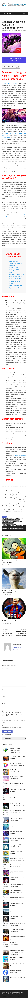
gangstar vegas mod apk (8, 524)
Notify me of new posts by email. (12, 727)
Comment (5, 669)
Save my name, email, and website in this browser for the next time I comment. (13, 714)
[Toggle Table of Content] (17, 66)
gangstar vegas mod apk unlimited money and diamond (13, 526)
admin (15, 30)
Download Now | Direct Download (14, 59)
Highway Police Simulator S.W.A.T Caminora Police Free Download (16, 952)
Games (3, 19)
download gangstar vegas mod (10, 519)
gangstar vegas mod (7, 522)
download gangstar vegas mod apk (11, 521)
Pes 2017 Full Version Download (11, 621)
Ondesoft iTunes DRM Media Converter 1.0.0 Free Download (17, 765)
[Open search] (24, 13)
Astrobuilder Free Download (17, 977)
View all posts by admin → (17, 648)
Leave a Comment (22, 30)
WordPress (10, 996)
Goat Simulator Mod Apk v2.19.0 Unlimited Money (11, 591)
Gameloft (4, 95)
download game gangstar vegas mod (12, 518)
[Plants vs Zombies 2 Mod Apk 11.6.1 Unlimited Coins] (14, 549)
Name (4, 689)
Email (4, 696)
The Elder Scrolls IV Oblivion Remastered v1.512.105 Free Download (17, 938)
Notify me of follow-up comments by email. (13, 721)
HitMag (17, 996)
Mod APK (8, 19)
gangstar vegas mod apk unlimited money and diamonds (13, 529)
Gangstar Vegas (6, 137)
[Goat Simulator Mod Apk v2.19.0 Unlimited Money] (14, 579)
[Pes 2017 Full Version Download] (14, 609)
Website (4, 703)
